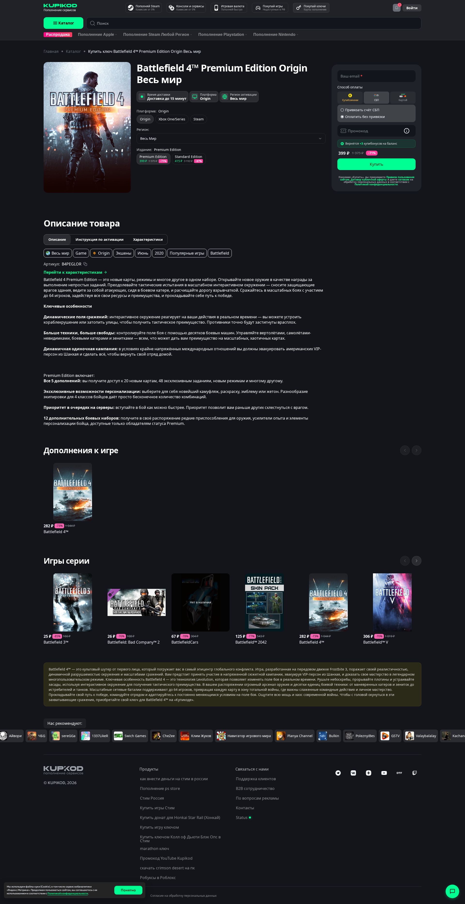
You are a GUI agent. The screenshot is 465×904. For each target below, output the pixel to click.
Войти (412, 8)
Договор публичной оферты (369, 179)
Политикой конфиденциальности (376, 184)
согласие (403, 179)
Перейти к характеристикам (73, 272)
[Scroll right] (416, 561)
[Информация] (406, 131)
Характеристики (148, 239)
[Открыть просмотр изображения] (87, 127)
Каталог (66, 23)
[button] (376, 110)
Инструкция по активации (100, 239)
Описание (57, 239)
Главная (51, 51)
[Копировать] (85, 264)
